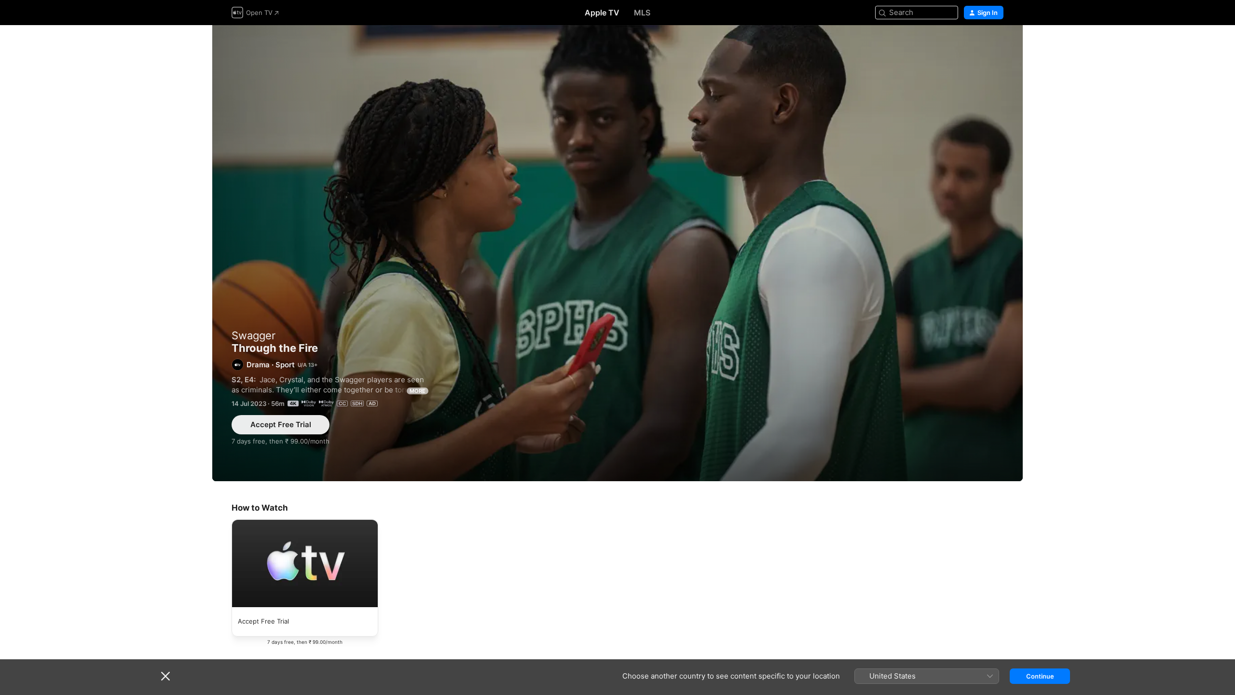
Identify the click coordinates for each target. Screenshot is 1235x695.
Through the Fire (617, 253)
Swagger (253, 335)
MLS (642, 12)
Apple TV (602, 12)
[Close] (165, 676)
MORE (417, 391)
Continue (1040, 676)
